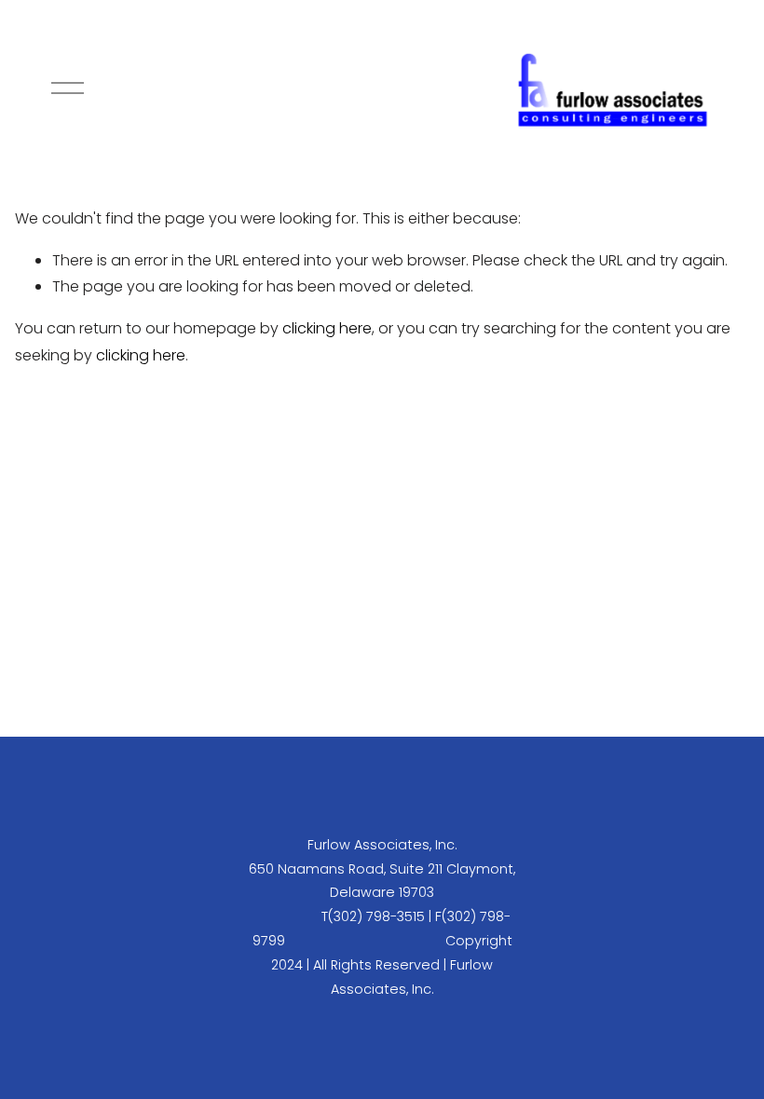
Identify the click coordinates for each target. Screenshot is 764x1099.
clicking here (327, 328)
